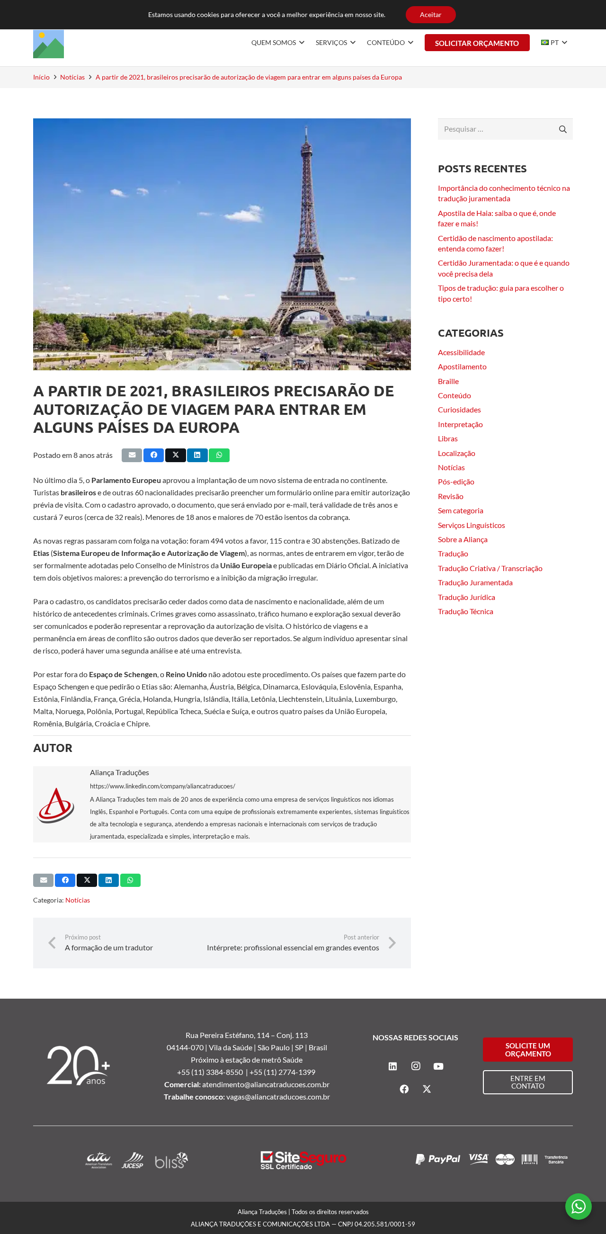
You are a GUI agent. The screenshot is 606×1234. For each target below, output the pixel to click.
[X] (427, 1089)
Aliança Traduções (119, 772)
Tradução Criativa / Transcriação (490, 567)
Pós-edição (456, 481)
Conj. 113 (292, 1034)
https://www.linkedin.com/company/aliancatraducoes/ (162, 786)
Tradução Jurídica (466, 596)
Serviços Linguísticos (471, 524)
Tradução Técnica (465, 611)
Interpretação (460, 424)
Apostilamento (462, 366)
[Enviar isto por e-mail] (132, 455)
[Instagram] (415, 1066)
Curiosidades (459, 409)
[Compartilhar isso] (153, 455)
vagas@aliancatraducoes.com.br (278, 1096)
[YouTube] (438, 1066)
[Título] (48, 42)
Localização (456, 452)
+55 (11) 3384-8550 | (213, 1071)
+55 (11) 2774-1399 (283, 1071)
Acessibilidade (461, 352)
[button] (300, 42)
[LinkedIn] (393, 1066)
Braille (448, 380)
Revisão (450, 496)
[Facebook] (404, 1089)
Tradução (453, 553)
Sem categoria (460, 510)
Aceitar (431, 14)
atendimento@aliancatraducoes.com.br (266, 1084)
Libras (448, 438)
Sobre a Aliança (463, 539)
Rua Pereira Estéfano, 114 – (231, 1034)
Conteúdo (454, 395)
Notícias (77, 900)
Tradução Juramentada (475, 582)
